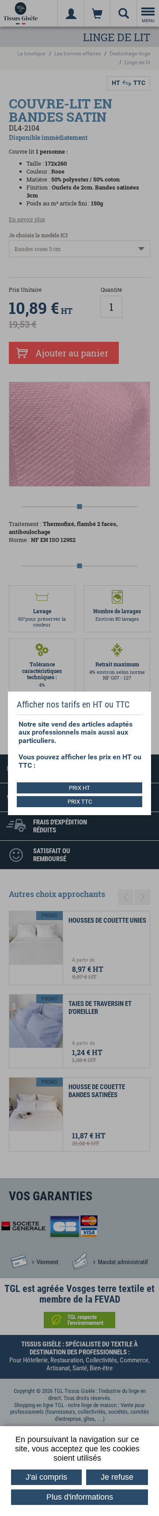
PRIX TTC (80, 801)
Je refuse (117, 1477)
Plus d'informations (79, 1497)
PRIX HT (79, 788)
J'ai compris (46, 1477)
